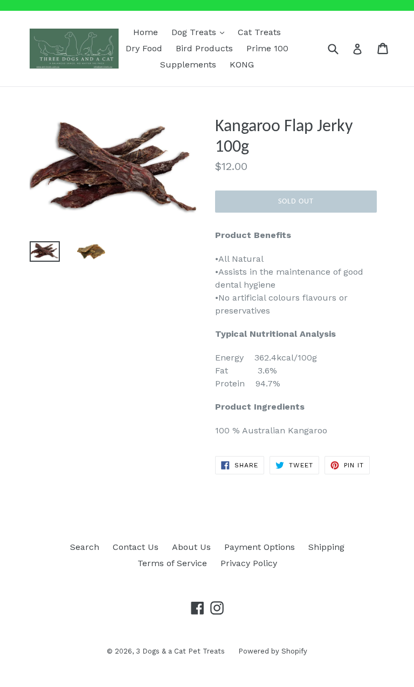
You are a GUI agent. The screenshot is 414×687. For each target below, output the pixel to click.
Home (145, 32)
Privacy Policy (248, 563)
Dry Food (144, 48)
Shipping (326, 547)
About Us (191, 547)
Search (84, 547)
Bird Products (204, 48)
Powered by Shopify (272, 651)
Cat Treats (259, 32)
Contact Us (135, 547)
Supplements (188, 64)
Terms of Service (172, 563)
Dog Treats (200, 31)
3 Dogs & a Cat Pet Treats (180, 651)
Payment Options (259, 547)
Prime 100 (267, 48)
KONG (242, 64)
